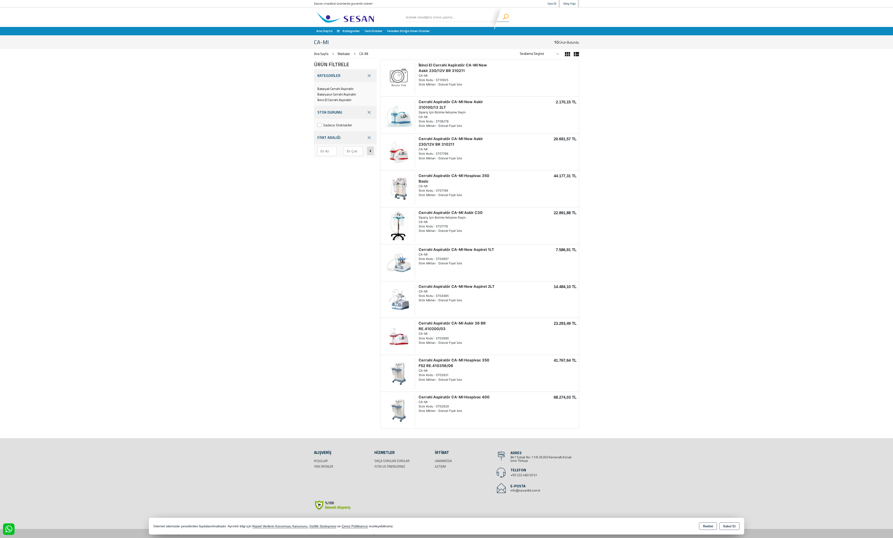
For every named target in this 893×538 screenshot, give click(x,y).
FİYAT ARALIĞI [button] (328, 137)
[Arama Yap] (502, 17)
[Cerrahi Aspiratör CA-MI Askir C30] (399, 225)
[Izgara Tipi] (567, 54)
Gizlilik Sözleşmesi (322, 526)
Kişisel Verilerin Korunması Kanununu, (280, 526)
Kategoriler (351, 31)
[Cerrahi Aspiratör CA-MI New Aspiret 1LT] (399, 262)
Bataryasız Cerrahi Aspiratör (336, 94)
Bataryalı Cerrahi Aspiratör (335, 88)
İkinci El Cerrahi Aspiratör (334, 99)
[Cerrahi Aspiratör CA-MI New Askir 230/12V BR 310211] (399, 151)
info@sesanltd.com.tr (525, 490)
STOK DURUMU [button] (329, 112)
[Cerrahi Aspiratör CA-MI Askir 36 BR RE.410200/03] (399, 336)
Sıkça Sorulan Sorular (392, 461)
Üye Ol (552, 4)
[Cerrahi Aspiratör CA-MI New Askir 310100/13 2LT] (399, 114)
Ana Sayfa (324, 31)
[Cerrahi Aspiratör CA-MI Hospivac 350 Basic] (399, 188)
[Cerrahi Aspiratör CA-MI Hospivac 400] (399, 409)
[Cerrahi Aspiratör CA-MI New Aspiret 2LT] (399, 299)
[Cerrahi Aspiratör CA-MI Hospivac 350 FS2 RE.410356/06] (399, 373)
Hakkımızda (443, 461)
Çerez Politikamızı (355, 526)
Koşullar (321, 461)
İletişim (440, 466)
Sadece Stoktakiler (337, 125)
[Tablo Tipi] (575, 54)
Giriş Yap (569, 4)
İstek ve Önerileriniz (389, 466)
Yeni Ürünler (323, 466)
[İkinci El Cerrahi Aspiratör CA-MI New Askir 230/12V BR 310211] (399, 77)
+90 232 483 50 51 (523, 474)
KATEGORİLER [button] (328, 75)
